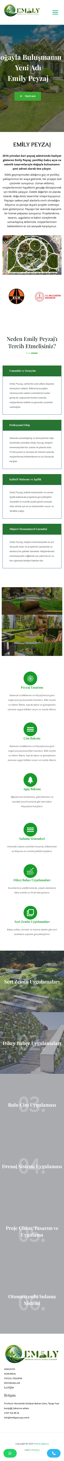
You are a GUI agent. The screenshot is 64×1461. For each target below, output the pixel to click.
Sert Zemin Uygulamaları (32, 981)
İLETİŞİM (9, 1387)
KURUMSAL (10, 1373)
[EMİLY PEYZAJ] (22, 12)
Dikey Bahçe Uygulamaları (32, 1043)
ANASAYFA (9, 1369)
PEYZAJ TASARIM (13, 1378)
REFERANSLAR (12, 1383)
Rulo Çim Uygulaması (32, 1105)
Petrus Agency (41, 1443)
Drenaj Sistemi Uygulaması (32, 1166)
